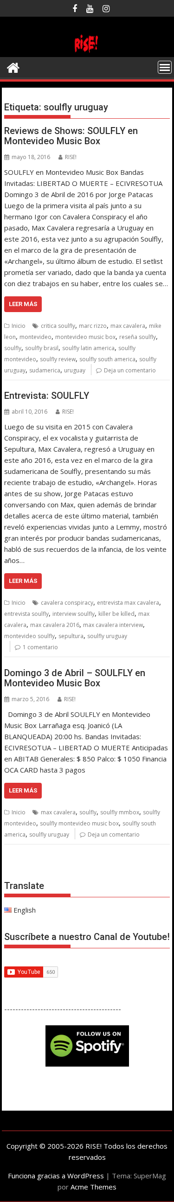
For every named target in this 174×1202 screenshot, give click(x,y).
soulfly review (58, 359)
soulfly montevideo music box (79, 823)
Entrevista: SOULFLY (46, 395)
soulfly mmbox (119, 812)
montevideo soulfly (29, 636)
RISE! (71, 157)
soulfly (12, 348)
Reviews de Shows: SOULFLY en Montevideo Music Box (71, 136)
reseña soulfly (137, 337)
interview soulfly (73, 614)
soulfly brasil (41, 348)
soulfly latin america (88, 348)
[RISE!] (87, 51)
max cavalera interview (113, 625)
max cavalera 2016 (54, 625)
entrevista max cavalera (128, 603)
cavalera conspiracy (67, 603)
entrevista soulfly (26, 614)
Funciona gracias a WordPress (56, 1175)
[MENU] (165, 67)
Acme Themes (93, 1186)
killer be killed (116, 614)
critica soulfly (58, 326)
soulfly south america (107, 359)
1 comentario (40, 647)
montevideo (35, 337)
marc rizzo (93, 326)
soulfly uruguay (107, 636)
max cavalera (127, 326)
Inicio (19, 326)
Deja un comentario (130, 370)
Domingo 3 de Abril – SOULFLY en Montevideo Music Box (74, 678)
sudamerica (44, 370)
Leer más (23, 303)
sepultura (71, 636)
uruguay (74, 370)
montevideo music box (85, 337)
